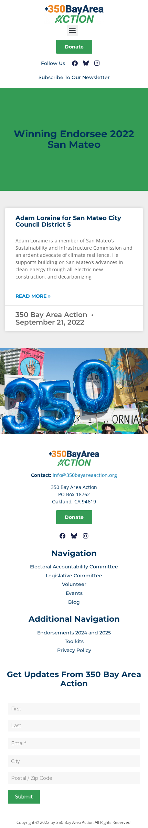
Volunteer (74, 584)
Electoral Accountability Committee (74, 567)
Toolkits (74, 641)
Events (74, 593)
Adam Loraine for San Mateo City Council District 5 (68, 221)
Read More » (33, 296)
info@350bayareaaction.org (85, 475)
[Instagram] (97, 63)
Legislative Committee (74, 576)
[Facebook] (75, 63)
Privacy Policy (74, 650)
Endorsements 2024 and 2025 (74, 633)
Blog (74, 602)
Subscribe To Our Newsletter (74, 77)
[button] (72, 30)
